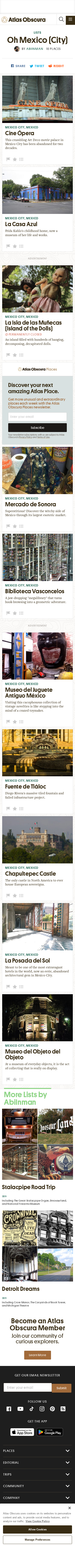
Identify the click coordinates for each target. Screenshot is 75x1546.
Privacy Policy (25, 437)
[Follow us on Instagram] (42, 1409)
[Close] (69, 1508)
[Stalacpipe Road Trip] (37, 1158)
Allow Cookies (37, 1529)
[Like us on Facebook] (8, 1409)
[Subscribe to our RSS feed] (63, 1409)
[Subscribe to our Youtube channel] (20, 1409)
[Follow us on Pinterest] (52, 1409)
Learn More (37, 1355)
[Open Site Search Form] (61, 19)
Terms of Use (43, 437)
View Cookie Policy (38, 1521)
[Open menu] (70, 19)
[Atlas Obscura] (24, 19)
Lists (37, 32)
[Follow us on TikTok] (31, 1409)
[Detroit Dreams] (37, 1259)
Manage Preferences (37, 1539)
